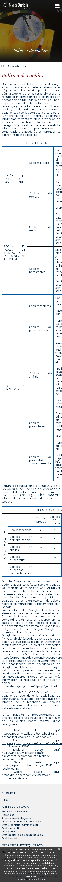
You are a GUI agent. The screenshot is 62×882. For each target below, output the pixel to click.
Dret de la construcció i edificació (21, 821)
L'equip (7, 800)
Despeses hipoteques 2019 (22, 845)
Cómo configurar (36, 879)
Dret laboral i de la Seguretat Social (22, 835)
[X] (59, 849)
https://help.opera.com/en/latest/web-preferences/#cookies (27, 776)
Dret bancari (9, 838)
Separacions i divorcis (15, 811)
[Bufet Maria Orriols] (15, 5)
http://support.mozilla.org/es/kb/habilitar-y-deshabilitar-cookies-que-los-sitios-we (30, 735)
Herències (8, 815)
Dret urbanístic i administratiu (20, 825)
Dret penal (8, 831)
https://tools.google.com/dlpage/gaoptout (29, 686)
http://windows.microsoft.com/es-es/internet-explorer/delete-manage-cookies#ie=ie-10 (26, 756)
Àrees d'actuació (15, 807)
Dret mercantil (10, 828)
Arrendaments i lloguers (16, 818)
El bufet (8, 793)
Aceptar (21, 879)
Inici (3, 66)
